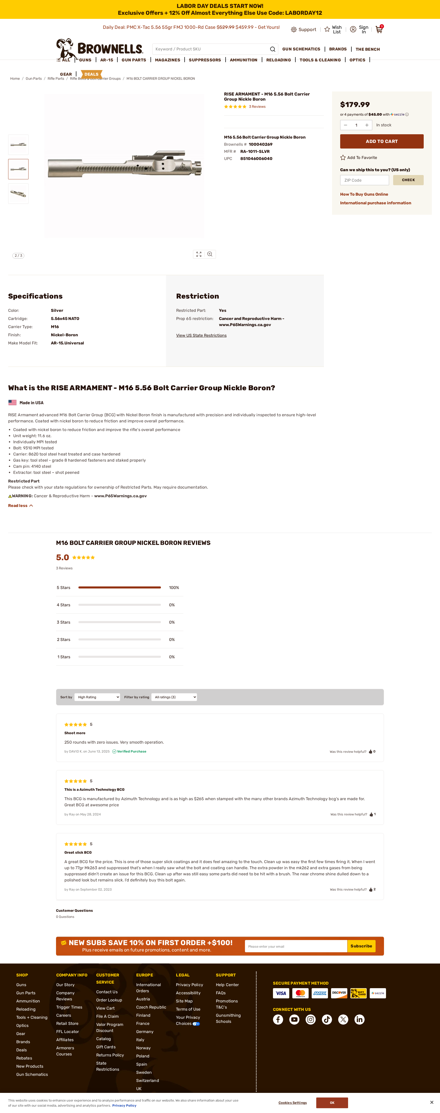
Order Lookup (109, 1000)
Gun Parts (34, 78)
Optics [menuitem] (357, 60)
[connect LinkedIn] (359, 1019)
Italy (140, 1039)
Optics (22, 1025)
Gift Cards (106, 1046)
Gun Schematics (32, 1074)
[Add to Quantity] (367, 125)
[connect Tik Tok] (327, 1019)
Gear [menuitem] (66, 74)
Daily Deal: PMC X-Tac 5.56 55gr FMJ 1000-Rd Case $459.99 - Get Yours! (192, 27)
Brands (23, 1041)
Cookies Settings (293, 1103)
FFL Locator (67, 1031)
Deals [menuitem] (92, 74)
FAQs (221, 992)
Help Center (227, 984)
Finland (143, 1015)
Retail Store (67, 1023)
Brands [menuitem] (338, 49)
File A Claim (107, 1016)
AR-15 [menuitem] (106, 60)
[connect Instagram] (311, 1019)
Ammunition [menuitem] (244, 60)
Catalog (103, 1038)
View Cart (105, 1008)
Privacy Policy (189, 984)
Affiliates (65, 1039)
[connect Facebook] (278, 1019)
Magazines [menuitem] (168, 60)
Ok (332, 1103)
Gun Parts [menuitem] (134, 60)
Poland (143, 1056)
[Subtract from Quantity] (345, 125)
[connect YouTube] (294, 1019)
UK (139, 1088)
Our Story (65, 984)
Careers (63, 1015)
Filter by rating (136, 697)
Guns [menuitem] (85, 60)
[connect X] (343, 1019)
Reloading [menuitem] (278, 60)
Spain (141, 1064)
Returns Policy (110, 1055)
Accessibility (188, 992)
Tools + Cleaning (32, 1017)
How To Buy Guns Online (364, 194)
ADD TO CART (382, 141)
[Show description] (21, 505)
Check (408, 180)
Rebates (24, 1058)
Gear (20, 1033)
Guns (21, 984)
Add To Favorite (362, 157)
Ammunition (28, 1001)
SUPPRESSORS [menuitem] (205, 60)
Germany (145, 1031)
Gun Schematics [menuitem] (301, 49)
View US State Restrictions (201, 335)
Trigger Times (69, 1007)
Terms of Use (188, 1009)
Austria (143, 999)
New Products (29, 1066)
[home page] (100, 49)
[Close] (431, 1102)
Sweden (144, 1072)
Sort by (66, 697)
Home (15, 78)
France (143, 1023)
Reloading (26, 1009)
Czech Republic (151, 1007)
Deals (21, 1050)
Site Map (184, 1001)
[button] (359, 29)
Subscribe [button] (362, 946)
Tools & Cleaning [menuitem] (320, 60)
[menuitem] (65, 60)
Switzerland (147, 1080)
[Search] (272, 49)
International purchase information (375, 202)
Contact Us (107, 991)
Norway (143, 1047)
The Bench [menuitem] (368, 49)
